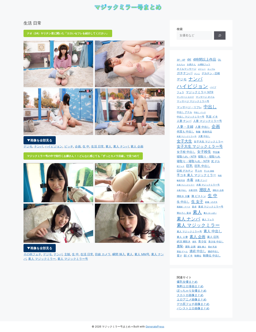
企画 (78, 146)
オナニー (202, 69)
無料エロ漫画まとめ (190, 286)
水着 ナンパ (201, 180)
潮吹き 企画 (218, 190)
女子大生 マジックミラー (208, 141)
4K (189, 59)
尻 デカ (215, 161)
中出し (210, 106)
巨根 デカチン (185, 170)
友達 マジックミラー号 (186, 136)
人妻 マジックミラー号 (207, 121)
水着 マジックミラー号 (208, 184)
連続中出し (213, 251)
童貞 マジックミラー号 (210, 206)
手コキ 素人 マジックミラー (196, 175)
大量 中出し (204, 136)
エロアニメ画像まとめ (191, 299)
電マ (179, 255)
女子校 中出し (186, 152)
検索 (180, 29)
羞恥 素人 (201, 246)
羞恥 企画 (190, 246)
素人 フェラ (208, 219)
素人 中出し (213, 231)
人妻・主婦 (185, 127)
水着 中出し (182, 190)
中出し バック (200, 112)
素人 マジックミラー (42, 259)
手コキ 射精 (209, 171)
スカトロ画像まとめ (190, 295)
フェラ (180, 92)
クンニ (197, 73)
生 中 (86, 146)
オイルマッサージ (186, 68)
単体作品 (207, 131)
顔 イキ (188, 255)
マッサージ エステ (185, 97)
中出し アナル (184, 112)
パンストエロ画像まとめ (193, 308)
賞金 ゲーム (182, 251)
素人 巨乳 (213, 237)
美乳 (194, 242)
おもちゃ (181, 64)
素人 (108, 146)
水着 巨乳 (193, 190)
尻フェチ (180, 166)
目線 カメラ (103, 254)
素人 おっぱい (210, 213)
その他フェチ (32, 254)
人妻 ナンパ (184, 121)
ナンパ (38, 146)
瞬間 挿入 (118, 254)
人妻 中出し (202, 127)
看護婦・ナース (183, 207)
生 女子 (197, 201)
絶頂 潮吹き (184, 241)
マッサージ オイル (205, 96)
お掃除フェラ (204, 64)
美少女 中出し (216, 241)
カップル (211, 69)
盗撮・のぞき (211, 202)
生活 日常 (97, 146)
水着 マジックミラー (186, 185)
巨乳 (189, 166)
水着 (190, 180)
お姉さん (191, 64)
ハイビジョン (54, 146)
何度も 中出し (185, 131)
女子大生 (184, 141)
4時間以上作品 (204, 59)
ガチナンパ (184, 73)
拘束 (220, 175)
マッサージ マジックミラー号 (193, 101)
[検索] (220, 35)
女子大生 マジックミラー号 (200, 146)
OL (219, 59)
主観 (67, 254)
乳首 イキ (212, 116)
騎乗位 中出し (212, 255)
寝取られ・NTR (186, 156)
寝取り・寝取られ (209, 156)
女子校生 (204, 152)
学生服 (216, 152)
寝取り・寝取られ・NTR (193, 161)
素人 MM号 (141, 254)
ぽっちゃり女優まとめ (191, 290)
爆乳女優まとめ (187, 281)
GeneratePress (155, 326)
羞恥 (180, 246)
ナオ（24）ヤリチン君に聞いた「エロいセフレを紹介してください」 (68, 33)
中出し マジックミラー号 (190, 116)
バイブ (213, 87)
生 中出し (183, 201)
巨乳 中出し (202, 166)
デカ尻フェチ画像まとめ (193, 304)
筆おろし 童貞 (184, 212)
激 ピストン (198, 196)
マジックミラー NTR (199, 92)
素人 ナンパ (121, 146)
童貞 (194, 206)
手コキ (198, 170)
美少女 (202, 241)
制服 (198, 131)
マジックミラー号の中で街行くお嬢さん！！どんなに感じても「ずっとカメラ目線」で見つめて (83, 156)
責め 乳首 (212, 246)
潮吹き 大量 (183, 196)
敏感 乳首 (181, 180)
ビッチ (68, 146)
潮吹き (205, 189)
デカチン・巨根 (211, 73)
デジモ (28, 146)
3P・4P (181, 59)
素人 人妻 (182, 237)
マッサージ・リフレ (189, 107)
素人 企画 (137, 146)
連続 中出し (197, 251)
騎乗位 (198, 255)
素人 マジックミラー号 (72, 259)
